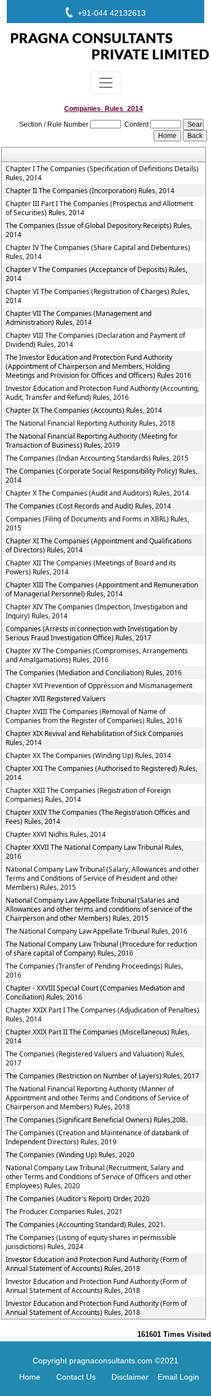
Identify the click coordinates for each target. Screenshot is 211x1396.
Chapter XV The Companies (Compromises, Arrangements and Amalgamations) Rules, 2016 (97, 655)
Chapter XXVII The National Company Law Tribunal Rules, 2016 (94, 852)
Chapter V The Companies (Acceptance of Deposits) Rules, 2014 (96, 274)
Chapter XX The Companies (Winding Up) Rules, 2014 (88, 755)
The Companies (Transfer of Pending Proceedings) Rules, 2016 (94, 971)
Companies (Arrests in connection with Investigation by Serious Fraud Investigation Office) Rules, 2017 (91, 634)
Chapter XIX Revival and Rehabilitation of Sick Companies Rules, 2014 (94, 738)
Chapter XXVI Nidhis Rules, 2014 (56, 834)
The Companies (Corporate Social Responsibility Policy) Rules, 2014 (101, 476)
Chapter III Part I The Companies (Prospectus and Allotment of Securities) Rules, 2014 (99, 208)
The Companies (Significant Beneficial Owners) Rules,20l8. (96, 1120)
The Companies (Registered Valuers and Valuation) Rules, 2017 (95, 1059)
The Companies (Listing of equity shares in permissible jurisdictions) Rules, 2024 (91, 1242)
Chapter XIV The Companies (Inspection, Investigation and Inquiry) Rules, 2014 (96, 612)
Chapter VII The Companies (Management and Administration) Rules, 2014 (78, 318)
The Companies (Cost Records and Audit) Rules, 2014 (88, 506)
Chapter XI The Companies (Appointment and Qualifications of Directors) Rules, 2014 (99, 546)
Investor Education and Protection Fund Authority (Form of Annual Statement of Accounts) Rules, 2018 (96, 1264)
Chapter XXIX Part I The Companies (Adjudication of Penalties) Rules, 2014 (102, 1015)
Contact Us (76, 1376)
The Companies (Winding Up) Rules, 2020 (70, 1154)
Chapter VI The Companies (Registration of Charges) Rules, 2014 (98, 296)
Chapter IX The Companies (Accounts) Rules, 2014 (84, 410)
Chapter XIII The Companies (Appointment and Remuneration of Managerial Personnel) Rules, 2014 (102, 590)
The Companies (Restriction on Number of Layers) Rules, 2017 (102, 1076)
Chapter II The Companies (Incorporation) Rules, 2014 (90, 190)
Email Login (178, 1376)
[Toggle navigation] (106, 83)
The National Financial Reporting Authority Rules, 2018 (90, 423)
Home (30, 1376)
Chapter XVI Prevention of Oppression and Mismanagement (99, 685)
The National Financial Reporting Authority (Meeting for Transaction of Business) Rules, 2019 (92, 441)
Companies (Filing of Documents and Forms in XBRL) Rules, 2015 (97, 524)
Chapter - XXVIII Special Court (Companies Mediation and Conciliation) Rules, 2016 (95, 993)
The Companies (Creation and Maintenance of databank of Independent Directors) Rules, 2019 (97, 1138)
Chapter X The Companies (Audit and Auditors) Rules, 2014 (97, 493)
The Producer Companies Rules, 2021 (64, 1211)
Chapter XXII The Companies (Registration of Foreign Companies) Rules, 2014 (88, 795)
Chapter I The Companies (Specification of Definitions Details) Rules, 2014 (102, 173)
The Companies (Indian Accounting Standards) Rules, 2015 (97, 458)
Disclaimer (130, 1376)
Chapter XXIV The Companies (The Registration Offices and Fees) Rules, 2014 (98, 817)
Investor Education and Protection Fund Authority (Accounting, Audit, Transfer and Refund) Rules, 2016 (102, 393)
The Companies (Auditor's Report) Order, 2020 (78, 1198)
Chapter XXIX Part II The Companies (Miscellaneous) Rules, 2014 (98, 1037)
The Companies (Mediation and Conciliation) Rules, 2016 (94, 672)
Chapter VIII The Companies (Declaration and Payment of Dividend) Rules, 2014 (95, 340)
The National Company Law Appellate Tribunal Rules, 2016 (96, 931)
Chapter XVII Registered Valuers (56, 698)
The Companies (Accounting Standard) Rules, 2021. (85, 1224)
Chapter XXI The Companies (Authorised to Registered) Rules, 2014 (101, 773)
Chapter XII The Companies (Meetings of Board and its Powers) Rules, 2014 (91, 568)
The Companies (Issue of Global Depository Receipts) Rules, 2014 (99, 230)
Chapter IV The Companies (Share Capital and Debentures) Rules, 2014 (98, 252)
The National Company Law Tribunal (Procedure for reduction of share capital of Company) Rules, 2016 (101, 949)
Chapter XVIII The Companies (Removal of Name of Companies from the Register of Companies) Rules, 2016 (94, 716)
